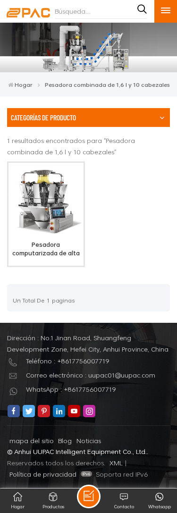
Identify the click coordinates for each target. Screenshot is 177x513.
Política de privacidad (42, 474)
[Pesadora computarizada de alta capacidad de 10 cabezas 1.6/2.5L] (46, 234)
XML (116, 463)
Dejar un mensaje (89, 496)
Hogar (24, 84)
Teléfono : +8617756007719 (68, 361)
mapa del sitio (31, 441)
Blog (65, 441)
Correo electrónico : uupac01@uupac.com (90, 375)
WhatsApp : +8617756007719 (71, 389)
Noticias (88, 441)
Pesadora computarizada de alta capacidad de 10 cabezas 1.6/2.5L (46, 249)
